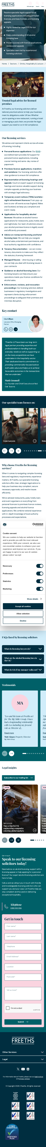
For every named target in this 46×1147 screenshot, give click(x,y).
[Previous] (4, 451)
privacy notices (24, 1079)
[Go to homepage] (8, 6)
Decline (23, 621)
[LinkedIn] (28, 1069)
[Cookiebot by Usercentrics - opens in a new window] (32, 524)
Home (4, 64)
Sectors (13, 64)
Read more (9, 733)
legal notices (38, 1077)
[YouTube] (23, 1069)
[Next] (11, 451)
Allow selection (23, 613)
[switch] (39, 574)
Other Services (9, 1052)
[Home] (23, 1043)
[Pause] (18, 451)
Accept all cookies (23, 606)
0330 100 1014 (16, 908)
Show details (32, 599)
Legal (4, 1059)
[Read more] (20, 809)
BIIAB (38, 151)
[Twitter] (18, 1069)
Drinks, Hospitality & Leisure (31, 64)
